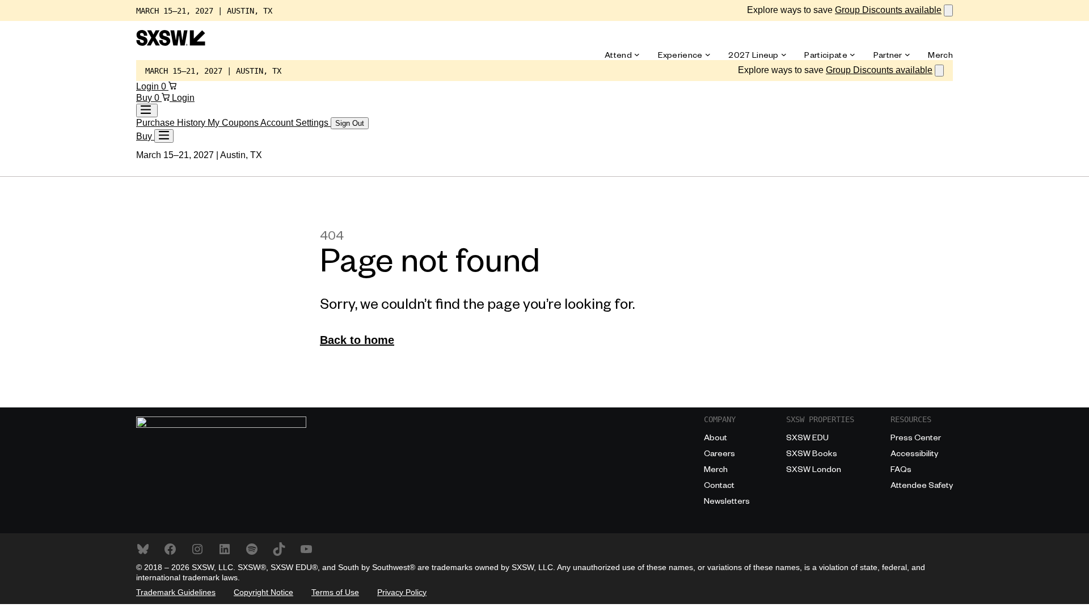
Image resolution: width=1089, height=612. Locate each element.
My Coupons (234, 123)
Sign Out (349, 123)
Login (148, 86)
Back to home (357, 340)
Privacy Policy (402, 592)
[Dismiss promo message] (948, 10)
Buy (145, 98)
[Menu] (164, 136)
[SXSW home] (170, 43)
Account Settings (295, 123)
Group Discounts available (888, 10)
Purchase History (172, 123)
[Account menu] (147, 110)
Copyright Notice (263, 592)
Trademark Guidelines (176, 592)
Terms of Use (335, 592)
